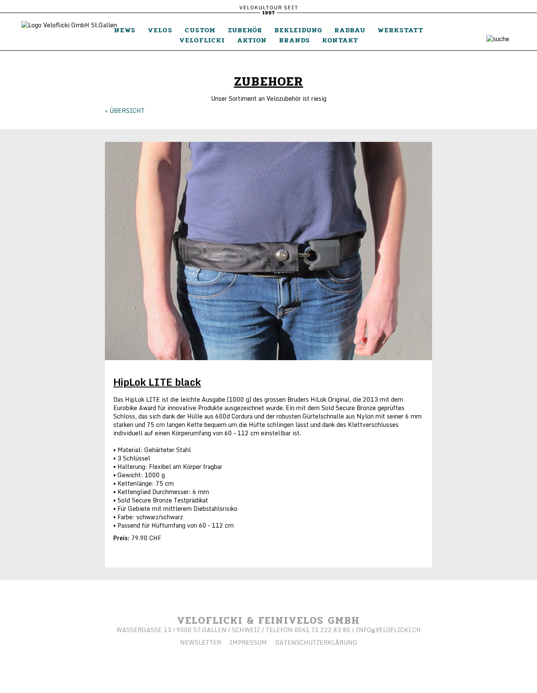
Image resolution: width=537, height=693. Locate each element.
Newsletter (200, 642)
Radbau (349, 30)
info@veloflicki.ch (388, 630)
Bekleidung (298, 30)
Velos (160, 30)
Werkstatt (400, 30)
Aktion (252, 40)
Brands (294, 40)
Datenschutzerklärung (316, 642)
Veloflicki (202, 40)
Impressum (248, 642)
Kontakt (340, 40)
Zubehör (245, 30)
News (125, 30)
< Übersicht (125, 110)
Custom (200, 30)
